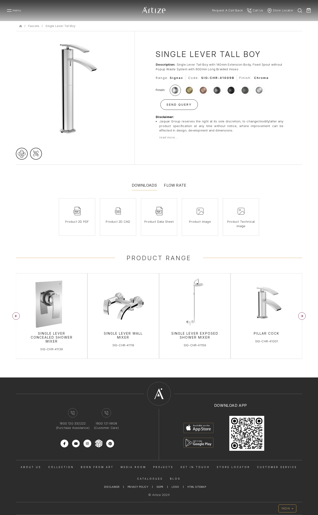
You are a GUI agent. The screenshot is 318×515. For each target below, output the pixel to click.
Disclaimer (111, 486)
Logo (175, 486)
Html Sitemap (196, 486)
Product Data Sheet (159, 221)
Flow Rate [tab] (175, 185)
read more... (168, 137)
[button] (302, 316)
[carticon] (308, 10)
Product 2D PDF (77, 221)
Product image (200, 221)
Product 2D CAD (118, 221)
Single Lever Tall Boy (60, 26)
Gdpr (159, 486)
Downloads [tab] (144, 185)
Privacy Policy (138, 486)
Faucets (33, 26)
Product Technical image (241, 224)
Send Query (179, 104)
